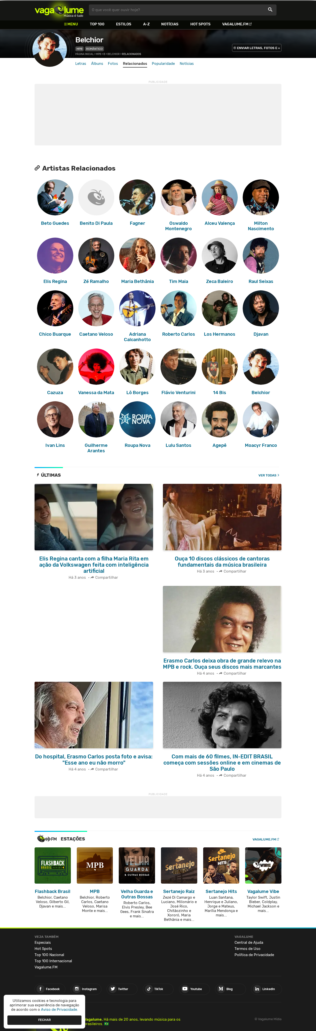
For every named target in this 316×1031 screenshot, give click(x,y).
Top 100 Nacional (49, 955)
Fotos (113, 63)
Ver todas (267, 475)
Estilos (123, 24)
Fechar (44, 1020)
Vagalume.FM (235, 24)
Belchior (89, 39)
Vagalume (59, 10)
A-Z (146, 24)
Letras (80, 63)
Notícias (169, 24)
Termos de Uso (247, 948)
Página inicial (84, 54)
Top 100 (97, 24)
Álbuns (97, 63)
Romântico (94, 49)
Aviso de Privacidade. (59, 1009)
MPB (79, 49)
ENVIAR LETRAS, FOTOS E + (258, 48)
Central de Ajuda (249, 942)
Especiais (43, 942)
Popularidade (163, 63)
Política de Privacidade (254, 955)
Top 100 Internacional (53, 961)
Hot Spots (200, 24)
